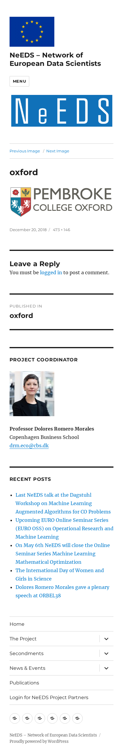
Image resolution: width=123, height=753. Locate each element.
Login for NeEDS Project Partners (49, 697)
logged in (51, 272)
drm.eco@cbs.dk (29, 446)
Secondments (27, 653)
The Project (23, 639)
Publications (24, 683)
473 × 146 (61, 229)
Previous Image (25, 151)
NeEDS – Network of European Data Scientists (55, 59)
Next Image (57, 151)
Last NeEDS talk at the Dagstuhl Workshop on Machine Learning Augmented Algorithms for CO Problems (63, 503)
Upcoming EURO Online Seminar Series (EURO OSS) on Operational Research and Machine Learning (64, 528)
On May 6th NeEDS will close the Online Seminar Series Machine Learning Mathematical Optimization (63, 553)
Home (17, 624)
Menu (19, 81)
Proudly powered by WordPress (39, 741)
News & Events (27, 668)
